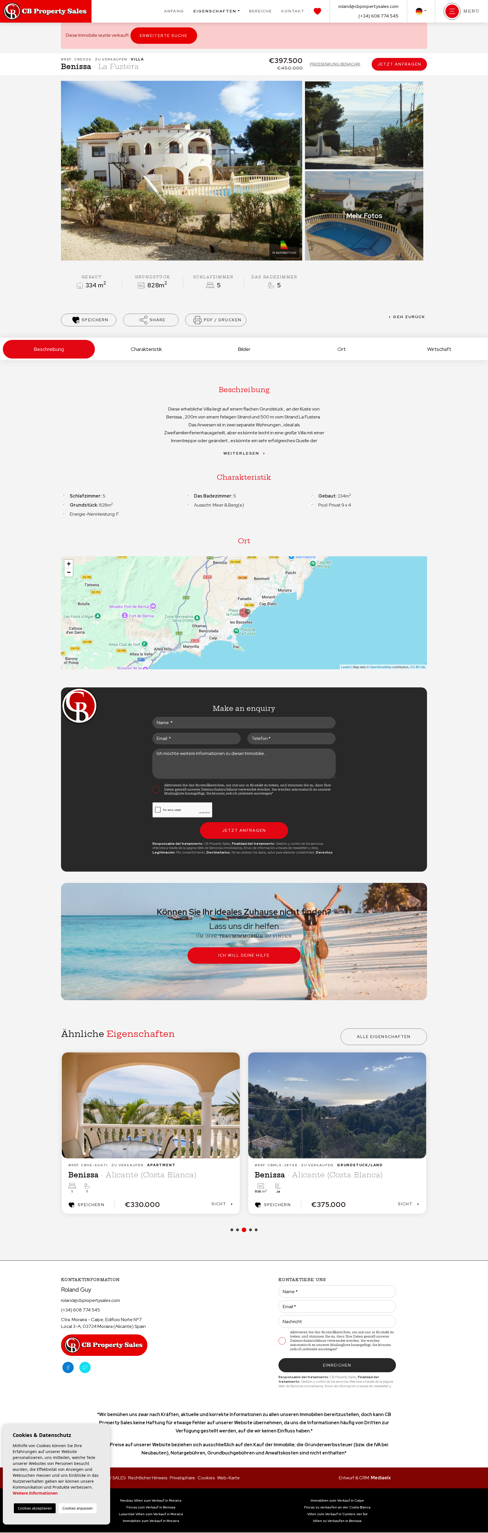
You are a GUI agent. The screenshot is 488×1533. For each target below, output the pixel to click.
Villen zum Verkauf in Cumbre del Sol (337, 1514)
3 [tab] (243, 1229)
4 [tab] (249, 1230)
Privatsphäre (182, 1478)
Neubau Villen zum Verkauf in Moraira (150, 1500)
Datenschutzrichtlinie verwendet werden (235, 789)
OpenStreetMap (380, 667)
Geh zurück (409, 316)
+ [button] (69, 563)
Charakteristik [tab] (146, 349)
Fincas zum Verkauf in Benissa (151, 1507)
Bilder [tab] (244, 349)
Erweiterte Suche (164, 35)
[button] (150, 320)
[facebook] (68, 1367)
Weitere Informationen (35, 1493)
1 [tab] (231, 1229)
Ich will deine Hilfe (244, 955)
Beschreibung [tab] (49, 349)
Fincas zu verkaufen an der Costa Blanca (337, 1507)
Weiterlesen (241, 453)
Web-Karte (228, 1478)
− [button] (69, 572)
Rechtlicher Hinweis (147, 1478)
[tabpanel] (151, 1133)
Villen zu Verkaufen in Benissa (337, 1521)
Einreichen (337, 1365)
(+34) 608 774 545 (378, 16)
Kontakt (292, 11)
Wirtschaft (439, 349)
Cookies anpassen (77, 1508)
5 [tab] (256, 1229)
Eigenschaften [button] (214, 11)
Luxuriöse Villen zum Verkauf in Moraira (151, 1514)
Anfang (174, 11)
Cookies (206, 1478)
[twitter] (85, 1367)
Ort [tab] (341, 349)
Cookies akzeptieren (35, 1508)
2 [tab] (237, 1229)
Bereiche (260, 11)
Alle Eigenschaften (384, 1036)
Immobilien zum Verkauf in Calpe (337, 1500)
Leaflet (345, 667)
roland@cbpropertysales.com (368, 6)
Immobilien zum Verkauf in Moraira (151, 1521)
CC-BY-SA (417, 667)
